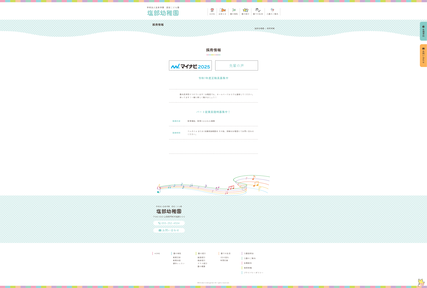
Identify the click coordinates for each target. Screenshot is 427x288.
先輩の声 (236, 65)
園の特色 (234, 14)
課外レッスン (179, 263)
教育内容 (177, 260)
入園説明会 (249, 253)
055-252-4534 (171, 223)
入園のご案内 (272, 14)
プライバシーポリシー (254, 272)
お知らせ (222, 14)
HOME (212, 14)
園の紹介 (245, 14)
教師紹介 (201, 260)
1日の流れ (224, 257)
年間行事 (224, 260)
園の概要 (201, 266)
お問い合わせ (423, 56)
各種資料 (423, 32)
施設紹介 (201, 257)
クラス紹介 (202, 263)
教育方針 (177, 257)
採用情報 (248, 267)
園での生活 (258, 14)
